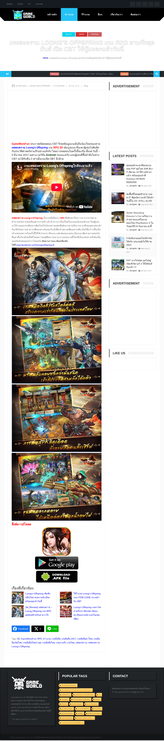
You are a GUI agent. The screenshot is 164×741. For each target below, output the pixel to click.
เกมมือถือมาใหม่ (85, 638)
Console (39, 4)
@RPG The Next (94, 713)
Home (45, 58)
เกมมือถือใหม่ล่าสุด (32, 642)
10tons (63, 704)
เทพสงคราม (81, 642)
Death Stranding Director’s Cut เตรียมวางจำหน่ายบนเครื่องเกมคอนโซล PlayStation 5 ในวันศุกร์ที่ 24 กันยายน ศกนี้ (139, 219)
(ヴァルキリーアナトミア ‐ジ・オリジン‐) (76, 690)
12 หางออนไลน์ (83, 708)
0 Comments (59, 86)
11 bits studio (77, 704)
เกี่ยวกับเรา (117, 14)
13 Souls (97, 708)
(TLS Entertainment (68, 685)
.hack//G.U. (65, 694)
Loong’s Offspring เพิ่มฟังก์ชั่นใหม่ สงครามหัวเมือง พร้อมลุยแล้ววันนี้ (37, 597)
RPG (39, 638)
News (81, 34)
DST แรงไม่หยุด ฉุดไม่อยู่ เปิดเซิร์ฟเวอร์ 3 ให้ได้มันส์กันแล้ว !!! (139, 263)
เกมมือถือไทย (48, 642)
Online (20, 4)
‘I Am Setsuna (66, 718)
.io (99, 694)
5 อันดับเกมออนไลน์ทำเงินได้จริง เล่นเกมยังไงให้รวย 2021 (139, 241)
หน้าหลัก (52, 14)
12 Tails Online (66, 708)
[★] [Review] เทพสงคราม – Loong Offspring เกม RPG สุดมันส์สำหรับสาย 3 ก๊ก (38, 611)
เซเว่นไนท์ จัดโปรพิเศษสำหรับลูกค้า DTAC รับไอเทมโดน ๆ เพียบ (67, 74)
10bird (97, 699)
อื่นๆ (100, 14)
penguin (133, 186)
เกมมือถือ (56, 638)
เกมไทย (70, 642)
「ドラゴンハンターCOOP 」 (72, 722)
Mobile (10, 4)
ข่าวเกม (69, 14)
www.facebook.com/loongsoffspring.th (35, 245)
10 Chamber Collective (81, 699)
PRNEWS (94, 34)
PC (29, 4)
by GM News (21, 86)
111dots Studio (66, 713)
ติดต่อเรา (136, 14)
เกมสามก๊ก (61, 642)
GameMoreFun (28, 638)
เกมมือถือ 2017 (69, 638)
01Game (64, 699)
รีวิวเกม (86, 14)
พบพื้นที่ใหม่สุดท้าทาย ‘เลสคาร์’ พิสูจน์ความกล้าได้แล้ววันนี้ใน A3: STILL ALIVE (140, 197)
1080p (80, 713)
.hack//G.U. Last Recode (84, 694)
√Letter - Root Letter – (85, 718)
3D (18, 638)
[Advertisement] (57, 115)
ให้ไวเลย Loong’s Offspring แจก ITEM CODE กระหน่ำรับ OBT (87, 597)
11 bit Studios (92, 704)
